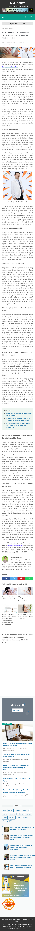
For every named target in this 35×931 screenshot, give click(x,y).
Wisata (12, 821)
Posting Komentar (7, 44)
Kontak (11, 919)
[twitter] (14, 578)
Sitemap (17, 921)
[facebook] (6, 578)
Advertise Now (17, 710)
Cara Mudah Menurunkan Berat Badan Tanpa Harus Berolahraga (25, 616)
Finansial (17, 810)
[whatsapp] (29, 578)
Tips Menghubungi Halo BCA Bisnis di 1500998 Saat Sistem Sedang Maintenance (21, 847)
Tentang (4, 919)
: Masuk (24, 928)
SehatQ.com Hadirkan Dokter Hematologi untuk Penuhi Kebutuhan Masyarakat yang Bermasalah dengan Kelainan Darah (9, 619)
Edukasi (10, 810)
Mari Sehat (17, 3)
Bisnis (4, 810)
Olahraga (11, 817)
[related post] (9, 591)
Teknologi (5, 821)
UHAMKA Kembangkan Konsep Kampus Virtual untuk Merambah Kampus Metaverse (16, 768)
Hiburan (5, 814)
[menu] (3, 17)
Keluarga (20, 814)
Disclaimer (17, 919)
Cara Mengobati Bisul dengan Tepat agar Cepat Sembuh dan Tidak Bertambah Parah (22, 837)
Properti (25, 817)
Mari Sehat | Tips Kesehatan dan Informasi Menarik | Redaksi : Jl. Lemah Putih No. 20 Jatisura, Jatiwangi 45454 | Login (17, 926)
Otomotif (18, 817)
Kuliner (5, 817)
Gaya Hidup (25, 810)
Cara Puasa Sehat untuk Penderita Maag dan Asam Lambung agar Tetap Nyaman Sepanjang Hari (18, 425)
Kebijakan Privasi (26, 919)
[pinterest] (21, 578)
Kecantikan (13, 814)
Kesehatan (28, 814)
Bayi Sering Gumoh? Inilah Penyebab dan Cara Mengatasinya (9, 599)
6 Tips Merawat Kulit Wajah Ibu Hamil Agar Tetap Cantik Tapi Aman (25, 599)
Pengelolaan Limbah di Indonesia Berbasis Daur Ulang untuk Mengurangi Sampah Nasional (22, 857)
